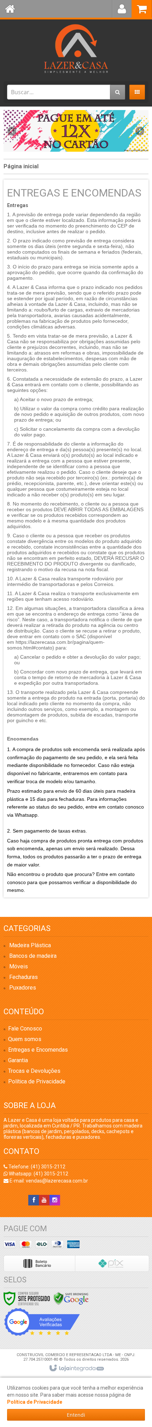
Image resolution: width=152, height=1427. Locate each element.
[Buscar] (117, 92)
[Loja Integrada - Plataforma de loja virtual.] (76, 1368)
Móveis (18, 966)
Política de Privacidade (36, 1081)
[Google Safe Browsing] (71, 1298)
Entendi (76, 1414)
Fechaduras (23, 977)
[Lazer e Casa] (76, 48)
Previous (12, 131)
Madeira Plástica (30, 945)
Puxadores (22, 987)
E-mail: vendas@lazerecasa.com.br (48, 1181)
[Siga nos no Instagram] (54, 1200)
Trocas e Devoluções (34, 1071)
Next (140, 128)
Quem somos (24, 1039)
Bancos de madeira (33, 956)
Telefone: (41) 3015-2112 (36, 1166)
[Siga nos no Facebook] (33, 1200)
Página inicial (21, 166)
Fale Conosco (25, 1028)
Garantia (18, 1060)
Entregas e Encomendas (38, 1049)
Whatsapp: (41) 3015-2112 (38, 1174)
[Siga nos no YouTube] (44, 1200)
